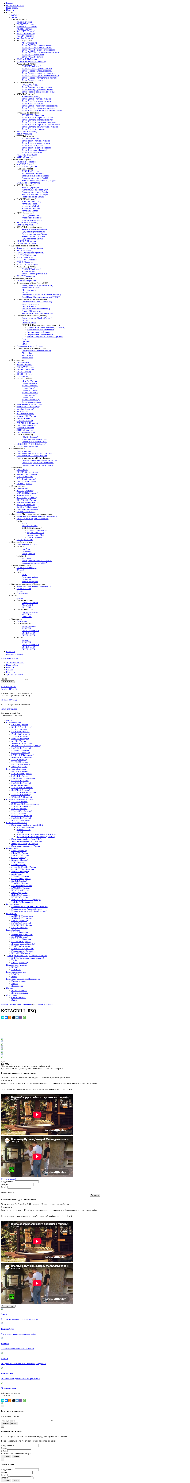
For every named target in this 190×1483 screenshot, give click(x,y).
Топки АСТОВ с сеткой (32, 57)
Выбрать (5, 1423)
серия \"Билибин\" (30, 393)
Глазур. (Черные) (34, 537)
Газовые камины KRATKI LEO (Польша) (35, 453)
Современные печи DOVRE (34, 442)
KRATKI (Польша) (25, 29)
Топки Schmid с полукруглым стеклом (38, 108)
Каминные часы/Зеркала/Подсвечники (34, 586)
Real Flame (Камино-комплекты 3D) (37, 313)
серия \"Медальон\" (30, 383)
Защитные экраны (30, 582)
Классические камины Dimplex (40, 330)
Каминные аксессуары (26, 568)
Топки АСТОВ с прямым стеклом (37, 45)
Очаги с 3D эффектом (31, 311)
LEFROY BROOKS (30, 630)
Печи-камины (23, 362)
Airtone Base (27, 353)
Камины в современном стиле (30, 248)
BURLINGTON (29, 633)
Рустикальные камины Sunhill (35, 173)
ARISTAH (26, 607)
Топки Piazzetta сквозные (33, 80)
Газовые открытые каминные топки (38, 463)
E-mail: (4, 1187)
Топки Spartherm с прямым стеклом (37, 117)
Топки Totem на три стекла (33, 145)
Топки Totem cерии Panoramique (36, 150)
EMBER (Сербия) (24, 418)
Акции (14, 17)
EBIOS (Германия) (25, 477)
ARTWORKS (27, 605)
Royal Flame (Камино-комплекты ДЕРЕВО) (41, 297)
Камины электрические (27, 281)
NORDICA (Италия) (25, 428)
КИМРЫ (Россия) (29, 381)
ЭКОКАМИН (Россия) (27, 59)
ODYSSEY (27, 616)
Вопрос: (4, 1472)
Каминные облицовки (26, 162)
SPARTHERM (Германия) (33, 115)
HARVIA (26, 549)
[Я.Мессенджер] (2, 1017)
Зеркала (20, 591)
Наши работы (12, 8)
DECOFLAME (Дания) (27, 481)
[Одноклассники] (9, 1017)
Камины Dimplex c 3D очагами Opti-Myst (45, 337)
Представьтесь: (7, 1182)
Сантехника (22, 621)
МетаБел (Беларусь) (25, 38)
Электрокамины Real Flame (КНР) (37, 302)
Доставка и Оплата (14, 654)
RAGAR (20, 570)
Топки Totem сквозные (32, 152)
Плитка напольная (30, 612)
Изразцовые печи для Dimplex (30, 346)
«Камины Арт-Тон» (15, 5)
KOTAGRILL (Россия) (26, 500)
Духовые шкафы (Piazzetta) (28, 502)
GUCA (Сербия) (24, 372)
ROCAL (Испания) (25, 257)
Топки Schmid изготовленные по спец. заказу (42, 110)
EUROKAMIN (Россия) (27, 166)
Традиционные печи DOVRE (35, 439)
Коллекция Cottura (30, 211)
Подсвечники (23, 593)
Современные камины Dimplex (40, 334)
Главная (9, 3)
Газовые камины (24, 451)
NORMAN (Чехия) (25, 495)
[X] (13, 1017)
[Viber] (20, 1017)
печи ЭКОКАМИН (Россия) (29, 404)
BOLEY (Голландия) (26, 276)
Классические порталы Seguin (35, 194)
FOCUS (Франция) (25, 262)
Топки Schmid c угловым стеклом (36, 101)
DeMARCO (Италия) (26, 225)
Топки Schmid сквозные (32, 103)
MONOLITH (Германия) (27, 493)
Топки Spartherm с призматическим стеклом (41, 124)
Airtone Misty (27, 355)
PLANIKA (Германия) (26, 479)
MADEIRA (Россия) (25, 164)
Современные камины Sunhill (35, 178)
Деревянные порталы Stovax (34, 234)
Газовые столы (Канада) (27, 509)
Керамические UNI (35, 533)
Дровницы (26, 579)
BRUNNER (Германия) (27, 131)
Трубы (24, 523)
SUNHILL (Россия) (30, 171)
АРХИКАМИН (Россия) (27, 222)
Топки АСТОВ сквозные (33, 54)
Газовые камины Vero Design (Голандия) (39, 460)
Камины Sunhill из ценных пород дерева (39, 180)
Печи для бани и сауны (27, 544)
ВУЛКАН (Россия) (30, 526)
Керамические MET (35, 535)
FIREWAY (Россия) (25, 24)
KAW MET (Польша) (26, 31)
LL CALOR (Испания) (26, 255)
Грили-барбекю (23, 488)
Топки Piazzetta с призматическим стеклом (40, 75)
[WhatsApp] (24, 1017)
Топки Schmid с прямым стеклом (36, 99)
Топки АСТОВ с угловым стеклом (37, 47)
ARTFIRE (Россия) (25, 250)
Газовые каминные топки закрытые (37, 465)
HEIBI (24, 575)
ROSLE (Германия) (25, 491)
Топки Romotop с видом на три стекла (38, 92)
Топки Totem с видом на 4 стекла (36, 148)
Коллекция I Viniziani (31, 208)
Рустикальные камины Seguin (35, 190)
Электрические (28, 554)
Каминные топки (24, 22)
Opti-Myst (26, 341)
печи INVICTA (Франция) (28, 407)
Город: (4, 1448)
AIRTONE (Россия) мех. (27, 472)
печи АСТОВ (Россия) (26, 416)
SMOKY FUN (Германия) (28, 507)
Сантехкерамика (29, 626)
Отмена (14, 1423)
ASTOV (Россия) (29, 43)
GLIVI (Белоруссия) (30, 215)
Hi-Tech (25, 292)
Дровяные (26, 551)
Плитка (20, 598)
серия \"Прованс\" (30, 386)
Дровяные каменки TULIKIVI (35, 563)
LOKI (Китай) (23, 376)
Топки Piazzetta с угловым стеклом (37, 71)
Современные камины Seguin (35, 192)
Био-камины (22, 470)
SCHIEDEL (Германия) (37, 530)
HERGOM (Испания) (26, 432)
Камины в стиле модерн (32, 220)
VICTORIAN (27, 614)
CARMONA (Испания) (27, 243)
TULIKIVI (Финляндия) (27, 446)
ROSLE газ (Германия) (27, 498)
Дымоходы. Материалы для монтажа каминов (37, 516)
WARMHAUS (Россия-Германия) (31, 61)
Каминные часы (24, 588)
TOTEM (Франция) (30, 138)
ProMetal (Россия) (24, 365)
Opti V (24, 344)
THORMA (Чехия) (25, 421)
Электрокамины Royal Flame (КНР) (37, 285)
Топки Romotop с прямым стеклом (37, 87)
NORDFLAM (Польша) (27, 26)
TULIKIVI (26, 558)
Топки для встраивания (32, 402)
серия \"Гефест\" (29, 397)
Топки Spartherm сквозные (33, 129)
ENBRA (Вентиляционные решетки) (33, 519)
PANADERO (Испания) (27, 423)
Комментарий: (7, 1192)
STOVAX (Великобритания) (34, 229)
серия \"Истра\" (28, 388)
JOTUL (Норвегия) (25, 157)
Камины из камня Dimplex (38, 332)
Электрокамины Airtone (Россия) (36, 351)
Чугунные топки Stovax (32, 239)
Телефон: (5, 1184)
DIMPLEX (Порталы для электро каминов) (46, 327)
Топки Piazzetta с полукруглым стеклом (39, 78)
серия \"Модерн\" (29, 395)
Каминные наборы (30, 577)
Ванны (25, 640)
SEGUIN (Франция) (25, 36)
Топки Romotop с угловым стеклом (37, 89)
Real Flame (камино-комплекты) (36, 309)
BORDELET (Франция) (27, 264)
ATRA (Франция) (24, 134)
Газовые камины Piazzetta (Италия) (32, 456)
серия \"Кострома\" (30, 390)
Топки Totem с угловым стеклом (36, 143)
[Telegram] (17, 1017)
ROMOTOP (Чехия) (30, 85)
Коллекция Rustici (29, 204)
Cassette (25, 339)
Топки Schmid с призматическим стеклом (40, 106)
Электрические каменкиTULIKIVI (37, 561)
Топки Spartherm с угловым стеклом (37, 120)
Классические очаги (31, 288)
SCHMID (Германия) (31, 96)
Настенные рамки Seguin (33, 197)
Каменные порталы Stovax (33, 236)
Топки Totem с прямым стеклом (36, 141)
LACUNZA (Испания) (26, 425)
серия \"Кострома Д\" (31, 400)
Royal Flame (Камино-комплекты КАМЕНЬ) (41, 295)
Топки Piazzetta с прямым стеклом (37, 68)
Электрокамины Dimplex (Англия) (37, 318)
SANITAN (26, 628)
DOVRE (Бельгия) (30, 437)
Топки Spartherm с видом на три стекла (39, 122)
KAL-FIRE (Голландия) (27, 155)
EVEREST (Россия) (25, 369)
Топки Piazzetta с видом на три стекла (38, 73)
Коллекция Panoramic (31, 271)
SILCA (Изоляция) (25, 540)
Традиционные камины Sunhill (35, 176)
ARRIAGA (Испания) (26, 241)
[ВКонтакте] (6, 1017)
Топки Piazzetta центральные (34, 274)
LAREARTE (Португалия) (28, 183)
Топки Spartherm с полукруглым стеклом (40, 127)
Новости (10, 10)
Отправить (6, 1456)
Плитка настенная (30, 602)
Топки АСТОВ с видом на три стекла (38, 50)
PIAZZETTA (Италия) (31, 66)
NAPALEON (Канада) (26, 512)
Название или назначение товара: (16, 1453)
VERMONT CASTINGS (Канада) (31, 444)
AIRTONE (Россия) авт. (27, 474)
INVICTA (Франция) (26, 33)
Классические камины (31, 218)
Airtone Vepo (27, 358)
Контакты (10, 651)
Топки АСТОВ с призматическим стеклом (40, 52)
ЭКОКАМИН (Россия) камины (30, 253)
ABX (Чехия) (22, 411)
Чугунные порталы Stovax (33, 232)
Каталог (14, 15)
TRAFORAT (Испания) (27, 260)
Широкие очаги (29, 290)
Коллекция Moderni (30, 206)
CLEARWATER (29, 635)
